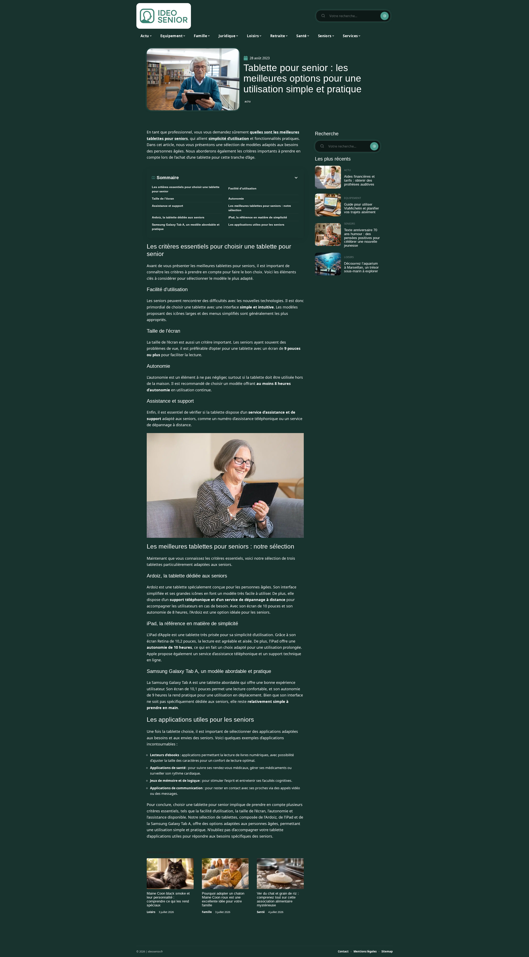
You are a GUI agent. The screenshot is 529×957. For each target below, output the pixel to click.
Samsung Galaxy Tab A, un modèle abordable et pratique (185, 227)
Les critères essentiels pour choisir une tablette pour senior (185, 189)
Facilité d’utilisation (242, 188)
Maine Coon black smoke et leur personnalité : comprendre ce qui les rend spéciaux (168, 899)
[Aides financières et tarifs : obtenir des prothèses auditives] (328, 177)
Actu (248, 101)
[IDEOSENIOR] (163, 16)
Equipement (352, 198)
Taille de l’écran (163, 198)
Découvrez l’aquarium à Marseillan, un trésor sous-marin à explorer (361, 267)
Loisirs (151, 912)
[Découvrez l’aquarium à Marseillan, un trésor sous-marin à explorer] (328, 264)
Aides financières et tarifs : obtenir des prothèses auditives (359, 180)
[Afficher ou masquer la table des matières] (239, 177)
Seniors (349, 223)
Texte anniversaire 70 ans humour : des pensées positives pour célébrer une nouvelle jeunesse (362, 238)
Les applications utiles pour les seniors (256, 224)
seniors (181, 138)
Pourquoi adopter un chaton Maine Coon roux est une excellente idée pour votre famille (223, 899)
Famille (207, 912)
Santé (261, 912)
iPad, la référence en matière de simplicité (257, 217)
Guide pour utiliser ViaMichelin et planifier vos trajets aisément (361, 208)
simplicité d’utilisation (229, 138)
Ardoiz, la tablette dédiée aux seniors (178, 217)
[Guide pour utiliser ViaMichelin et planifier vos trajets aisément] (328, 205)
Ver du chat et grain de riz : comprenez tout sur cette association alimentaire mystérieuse (278, 899)
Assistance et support (167, 205)
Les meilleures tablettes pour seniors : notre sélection (259, 208)
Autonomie (236, 198)
